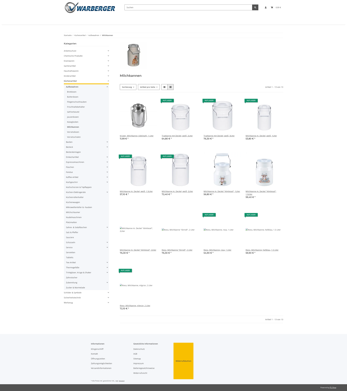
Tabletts (69, 257)
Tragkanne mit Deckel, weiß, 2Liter (177, 135)
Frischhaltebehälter (76, 107)
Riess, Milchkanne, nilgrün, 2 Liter (135, 305)
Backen (69, 142)
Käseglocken (72, 122)
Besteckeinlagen (73, 152)
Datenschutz (139, 349)
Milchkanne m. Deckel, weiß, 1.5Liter (136, 191)
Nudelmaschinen (74, 217)
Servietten (70, 252)
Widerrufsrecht (140, 373)
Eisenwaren (69, 61)
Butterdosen (72, 97)
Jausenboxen (73, 117)
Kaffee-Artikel (72, 177)
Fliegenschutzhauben (77, 102)
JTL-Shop (333, 387)
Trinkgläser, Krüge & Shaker (78, 272)
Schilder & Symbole (72, 292)
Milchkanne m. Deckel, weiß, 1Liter (261, 135)
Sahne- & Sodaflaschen (76, 227)
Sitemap (137, 358)
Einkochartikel (72, 157)
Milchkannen (73, 127)
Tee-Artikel (71, 262)
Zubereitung (71, 282)
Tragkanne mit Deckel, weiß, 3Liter (219, 135)
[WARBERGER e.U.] (90, 7)
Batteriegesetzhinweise (144, 368)
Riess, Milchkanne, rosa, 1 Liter (217, 250)
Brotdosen (71, 91)
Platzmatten (71, 222)
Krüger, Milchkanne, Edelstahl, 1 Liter (137, 135)
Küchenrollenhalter (75, 197)
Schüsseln (70, 242)
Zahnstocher (71, 277)
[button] (266, 7)
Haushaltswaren (71, 71)
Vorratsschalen (74, 137)
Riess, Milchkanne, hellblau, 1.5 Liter (262, 250)
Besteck (69, 147)
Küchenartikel (70, 81)
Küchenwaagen (73, 202)
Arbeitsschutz (70, 51)
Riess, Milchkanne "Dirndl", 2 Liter (177, 250)
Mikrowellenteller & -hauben (79, 207)
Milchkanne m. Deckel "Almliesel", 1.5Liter (261, 193)
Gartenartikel (70, 66)
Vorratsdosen (73, 132)
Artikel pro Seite (147, 87)
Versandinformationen (101, 368)
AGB (135, 353)
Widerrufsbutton (183, 361)
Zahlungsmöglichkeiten (101, 363)
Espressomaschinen (75, 162)
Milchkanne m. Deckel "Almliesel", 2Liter (138, 250)
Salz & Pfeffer (72, 232)
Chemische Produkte (73, 56)
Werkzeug (68, 302)
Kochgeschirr (72, 182)
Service (69, 247)
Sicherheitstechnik (72, 297)
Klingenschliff (97, 349)
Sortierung (127, 87)
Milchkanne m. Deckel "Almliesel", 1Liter (222, 191)
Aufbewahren (72, 86)
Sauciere (70, 237)
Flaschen (70, 167)
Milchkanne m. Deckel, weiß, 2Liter (177, 191)
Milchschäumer (73, 212)
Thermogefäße (72, 267)
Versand (121, 381)
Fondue (69, 172)
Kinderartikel (70, 76)
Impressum (138, 363)
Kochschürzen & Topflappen (79, 187)
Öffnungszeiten (98, 358)
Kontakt (94, 353)
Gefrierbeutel (73, 112)
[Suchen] (255, 7)
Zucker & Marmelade (75, 287)
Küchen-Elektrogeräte (76, 192)
